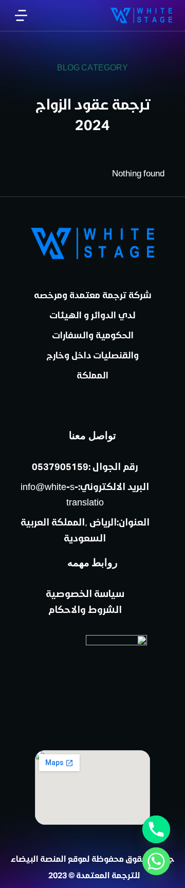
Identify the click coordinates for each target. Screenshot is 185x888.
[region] (92, 48)
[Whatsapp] (156, 861)
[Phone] (156, 829)
